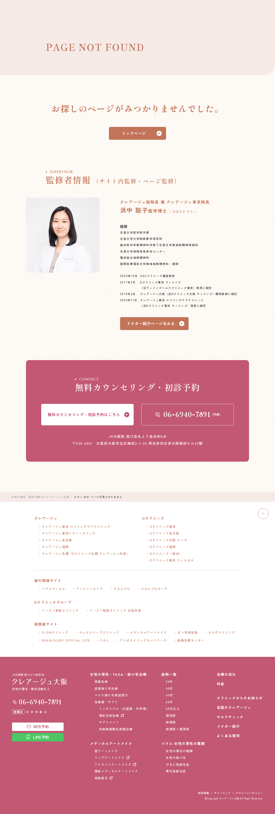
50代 (169, 702)
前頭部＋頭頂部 (177, 729)
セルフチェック (230, 716)
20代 (169, 681)
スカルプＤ (121, 589)
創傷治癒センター (190, 640)
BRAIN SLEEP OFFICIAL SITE (66, 640)
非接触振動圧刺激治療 (116, 729)
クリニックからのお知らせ (240, 697)
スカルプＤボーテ (154, 589)
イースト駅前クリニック (60, 610)
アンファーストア (89, 589)
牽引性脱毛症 (176, 771)
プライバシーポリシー (249, 793)
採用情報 (203, 793)
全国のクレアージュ (234, 707)
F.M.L (105, 640)
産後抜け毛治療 (106, 688)
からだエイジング (221, 632)
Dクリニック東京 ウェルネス (172, 560)
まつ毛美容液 (187, 632)
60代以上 (173, 708)
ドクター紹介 (228, 726)
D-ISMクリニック (55, 632)
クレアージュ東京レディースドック (69, 533)
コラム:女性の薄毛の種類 (183, 743)
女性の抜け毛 (176, 757)
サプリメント (109, 722)
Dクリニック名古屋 (164, 533)
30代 (169, 688)
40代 (169, 695)
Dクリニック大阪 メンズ (168, 540)
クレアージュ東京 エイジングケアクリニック (76, 526)
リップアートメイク (110, 757)
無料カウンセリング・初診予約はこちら (84, 414)
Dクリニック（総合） (166, 553)
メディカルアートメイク (148, 632)
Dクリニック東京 (163, 526)
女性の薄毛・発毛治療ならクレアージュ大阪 (40, 497)
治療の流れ (226, 674)
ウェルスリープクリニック (99, 632)
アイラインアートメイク (113, 764)
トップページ (134, 133)
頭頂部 (171, 715)
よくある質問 (228, 735)
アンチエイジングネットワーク (143, 640)
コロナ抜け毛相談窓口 (111, 695)
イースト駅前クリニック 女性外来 (115, 610)
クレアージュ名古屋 (57, 540)
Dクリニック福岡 (163, 547)
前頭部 (171, 722)
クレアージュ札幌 (86, 553)
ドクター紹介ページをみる (151, 323)
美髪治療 (101, 681)
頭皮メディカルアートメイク (116, 771)
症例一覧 (169, 674)
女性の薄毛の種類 (179, 751)
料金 (221, 683)
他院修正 (101, 778)
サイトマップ (222, 793)
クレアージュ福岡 (55, 547)
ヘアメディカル (54, 589)
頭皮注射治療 (109, 715)
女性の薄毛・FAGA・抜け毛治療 (118, 674)
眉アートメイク (106, 751)
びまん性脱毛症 (177, 764)
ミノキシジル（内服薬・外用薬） (124, 708)
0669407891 (40, 702)
